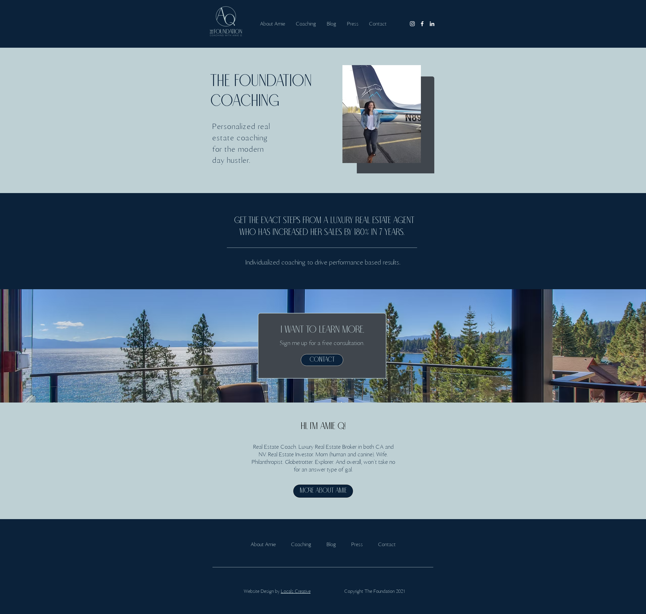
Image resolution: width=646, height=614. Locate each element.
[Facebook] (422, 23)
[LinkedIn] (432, 23)
